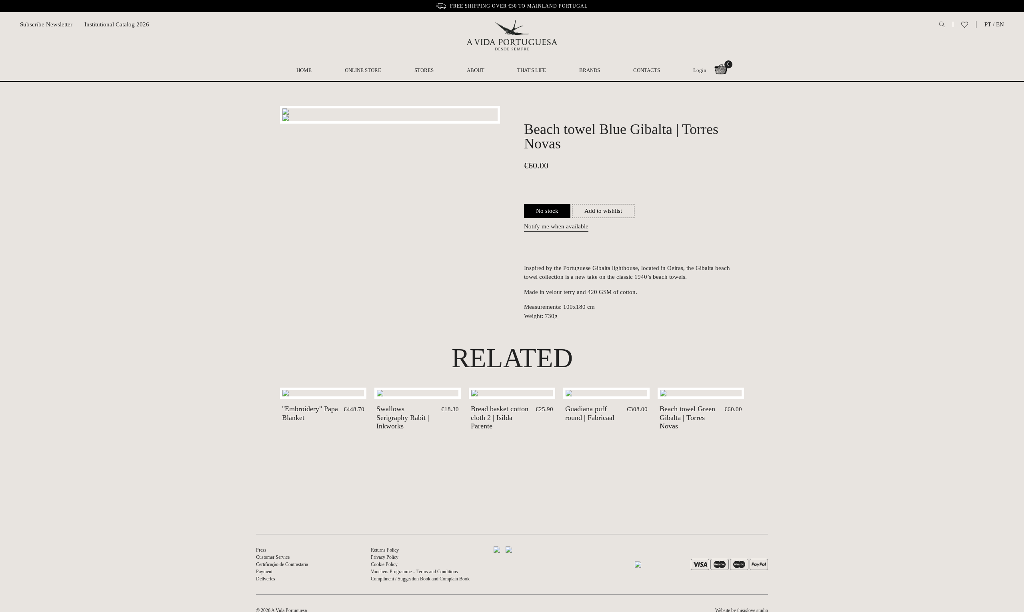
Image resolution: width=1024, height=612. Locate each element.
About (475, 70)
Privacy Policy (384, 557)
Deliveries (265, 579)
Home (304, 70)
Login (699, 70)
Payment (264, 571)
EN (1000, 24)
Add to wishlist (603, 211)
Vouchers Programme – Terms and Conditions (414, 571)
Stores (424, 70)
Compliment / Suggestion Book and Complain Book (420, 579)
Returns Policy (385, 550)
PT (987, 24)
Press (261, 550)
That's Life (531, 70)
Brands (589, 70)
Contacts (646, 70)
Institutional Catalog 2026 (116, 24)
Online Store (363, 70)
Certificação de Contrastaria (282, 564)
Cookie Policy (384, 564)
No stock (547, 211)
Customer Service (273, 557)
